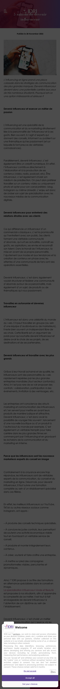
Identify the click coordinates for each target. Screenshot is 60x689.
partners (16, 634)
